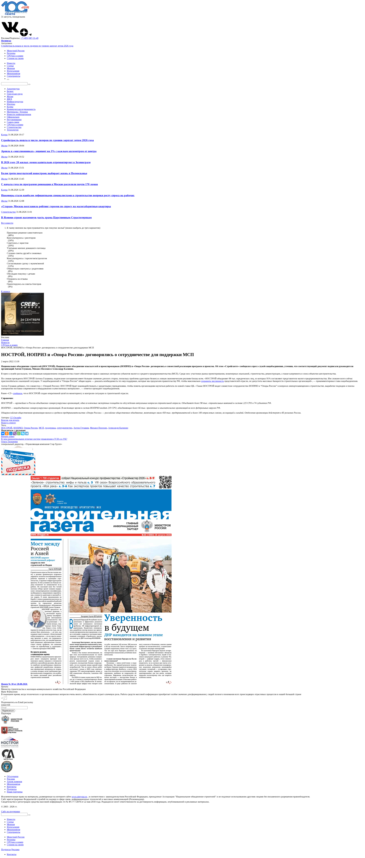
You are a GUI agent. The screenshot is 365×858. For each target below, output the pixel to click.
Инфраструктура (15, 101)
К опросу (5, 291)
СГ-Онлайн (15, 417)
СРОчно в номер (15, 56)
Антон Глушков (81, 428)
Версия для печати (10, 420)
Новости (11, 819)
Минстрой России (16, 50)
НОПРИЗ (18, 428)
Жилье (10, 96)
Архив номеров (14, 781)
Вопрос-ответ (7, 436)
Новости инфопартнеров (19, 114)
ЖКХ (9, 99)
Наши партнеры (15, 792)
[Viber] (15, 433)
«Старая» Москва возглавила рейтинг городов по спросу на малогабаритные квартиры (56, 206)
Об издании (12, 776)
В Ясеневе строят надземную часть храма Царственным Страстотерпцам (46, 217)
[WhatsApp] (19, 433)
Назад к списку (8, 423)
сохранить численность (212, 381)
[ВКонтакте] (3, 433)
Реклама (11, 779)
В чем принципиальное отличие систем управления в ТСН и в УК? (34, 439)
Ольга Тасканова (9, 441)
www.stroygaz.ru (79, 796)
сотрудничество (64, 428)
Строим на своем (15, 58)
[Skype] (23, 433)
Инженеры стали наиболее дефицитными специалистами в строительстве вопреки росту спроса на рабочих (67, 195)
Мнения (11, 824)
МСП (41, 428)
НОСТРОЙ (6, 428)
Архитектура (13, 89)
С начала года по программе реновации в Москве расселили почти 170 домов (49, 184)
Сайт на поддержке (10, 811)
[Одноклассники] (7, 433)
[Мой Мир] (11, 433)
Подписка (12, 789)
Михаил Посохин (98, 428)
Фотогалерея (13, 827)
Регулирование (14, 119)
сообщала (17, 393)
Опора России (31, 428)
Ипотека (11, 104)
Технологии (13, 130)
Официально (13, 117)
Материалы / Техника (17, 112)
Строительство (14, 127)
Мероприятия (13, 784)
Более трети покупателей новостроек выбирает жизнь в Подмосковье (44, 173)
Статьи (10, 822)
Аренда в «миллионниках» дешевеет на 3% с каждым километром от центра (49, 151)
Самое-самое (13, 122)
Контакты (11, 786)
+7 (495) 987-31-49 (29, 38)
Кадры (10, 106)
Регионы (11, 53)
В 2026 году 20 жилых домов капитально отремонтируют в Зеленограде (46, 162)
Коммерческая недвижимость (21, 109)
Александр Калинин (118, 428)
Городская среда (15, 94)
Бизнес (10, 91)
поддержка (50, 428)
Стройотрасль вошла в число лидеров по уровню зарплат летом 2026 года (37, 46)
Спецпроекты (13, 832)
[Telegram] (27, 433)
